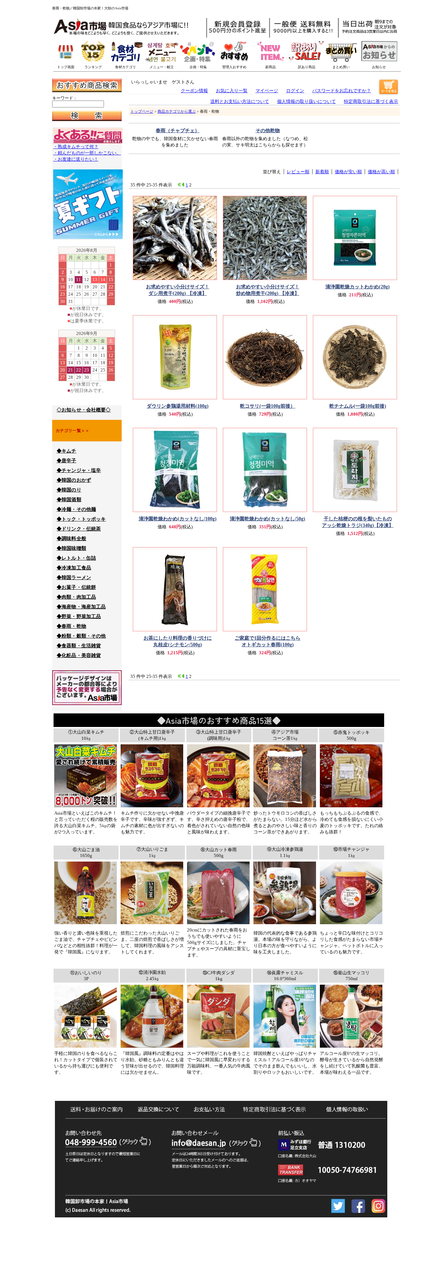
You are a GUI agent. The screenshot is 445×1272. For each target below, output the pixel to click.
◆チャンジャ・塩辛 (79, 470)
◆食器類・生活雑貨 (79, 645)
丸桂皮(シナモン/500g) (178, 641)
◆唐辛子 (66, 460)
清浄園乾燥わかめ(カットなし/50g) (267, 518)
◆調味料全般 (71, 538)
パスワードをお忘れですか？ (341, 90)
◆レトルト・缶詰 (76, 558)
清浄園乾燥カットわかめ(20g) (357, 286)
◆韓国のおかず (74, 480)
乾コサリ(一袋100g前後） (267, 406)
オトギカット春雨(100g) (267, 641)
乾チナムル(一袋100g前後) (357, 406)
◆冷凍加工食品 (74, 567)
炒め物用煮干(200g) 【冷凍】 (267, 290)
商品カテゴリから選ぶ (176, 111)
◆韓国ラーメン (74, 577)
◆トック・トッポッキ (81, 519)
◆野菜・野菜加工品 (79, 616)
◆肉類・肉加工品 (76, 597)
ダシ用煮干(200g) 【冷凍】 (177, 290)
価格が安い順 (348, 171)
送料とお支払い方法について (239, 101)
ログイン (295, 90)
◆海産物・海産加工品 (81, 606)
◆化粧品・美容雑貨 (79, 655)
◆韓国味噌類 (71, 548)
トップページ (141, 111)
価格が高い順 (381, 171)
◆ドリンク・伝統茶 (79, 528)
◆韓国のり (69, 490)
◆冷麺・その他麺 (76, 509)
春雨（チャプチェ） (178, 130)
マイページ (267, 90)
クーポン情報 (194, 90)
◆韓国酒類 (69, 499)
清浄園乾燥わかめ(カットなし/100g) (178, 518)
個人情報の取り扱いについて (306, 101)
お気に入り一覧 (232, 90)
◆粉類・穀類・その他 (81, 636)
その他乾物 (268, 130)
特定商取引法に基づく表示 (371, 101)
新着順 (322, 171)
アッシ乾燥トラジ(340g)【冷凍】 (358, 522)
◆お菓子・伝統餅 (76, 587)
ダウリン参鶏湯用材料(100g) (178, 406)
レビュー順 (298, 171)
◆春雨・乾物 (71, 626)
